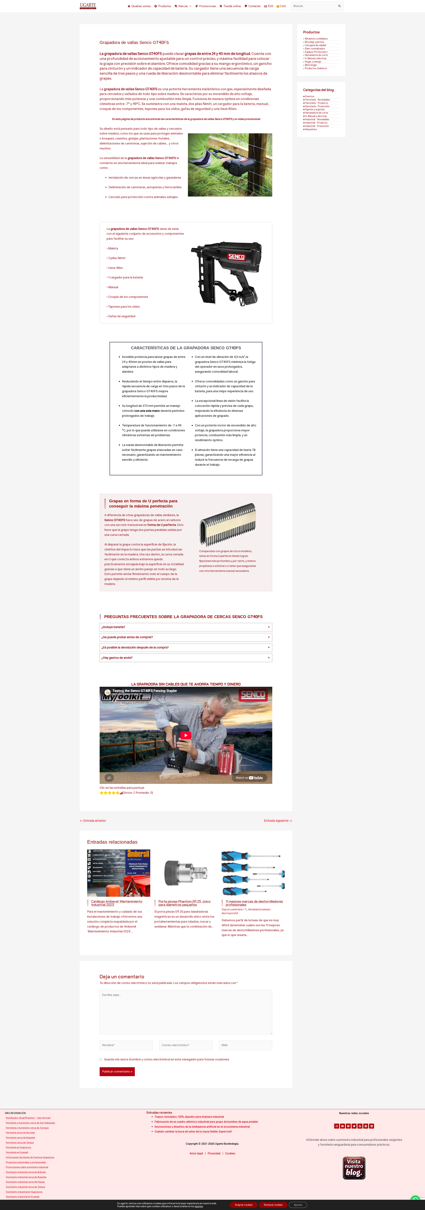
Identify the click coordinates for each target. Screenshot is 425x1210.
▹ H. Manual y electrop (314, 58)
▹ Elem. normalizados (314, 48)
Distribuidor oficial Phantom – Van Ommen (28, 1118)
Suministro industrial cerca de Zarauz (25, 1187)
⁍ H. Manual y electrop (315, 116)
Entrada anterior (93, 821)
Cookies (230, 1153)
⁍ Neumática (310, 129)
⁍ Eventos (308, 96)
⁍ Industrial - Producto (315, 122)
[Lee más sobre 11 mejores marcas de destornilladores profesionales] (253, 873)
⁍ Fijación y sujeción (314, 109)
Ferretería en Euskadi (17, 1152)
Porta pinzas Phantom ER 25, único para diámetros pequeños (185, 903)
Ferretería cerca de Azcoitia (20, 1132)
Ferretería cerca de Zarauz (20, 1142)
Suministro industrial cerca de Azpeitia (26, 1177)
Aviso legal (196, 1153)
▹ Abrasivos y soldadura (315, 38)
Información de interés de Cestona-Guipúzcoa (30, 1157)
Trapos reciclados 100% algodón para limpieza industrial (189, 1116)
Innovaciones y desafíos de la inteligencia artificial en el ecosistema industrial (202, 1126)
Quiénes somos (141, 6)
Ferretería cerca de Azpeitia (20, 1137)
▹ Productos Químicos (315, 68)
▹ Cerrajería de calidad (314, 45)
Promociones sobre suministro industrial (27, 1167)
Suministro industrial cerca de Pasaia (25, 1182)
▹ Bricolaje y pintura (313, 41)
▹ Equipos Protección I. (315, 51)
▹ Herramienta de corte (315, 55)
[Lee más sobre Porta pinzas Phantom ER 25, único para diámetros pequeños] (185, 873)
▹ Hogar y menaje (312, 61)
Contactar (254, 6)
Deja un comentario (232, 909)
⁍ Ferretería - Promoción (316, 106)
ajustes (199, 1206)
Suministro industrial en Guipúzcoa (24, 1192)
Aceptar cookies (244, 1204)
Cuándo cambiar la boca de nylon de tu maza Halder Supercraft (193, 1131)
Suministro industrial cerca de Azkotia (26, 1172)
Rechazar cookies (273, 1204)
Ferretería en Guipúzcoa (18, 1147)
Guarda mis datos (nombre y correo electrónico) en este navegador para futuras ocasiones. (166, 1059)
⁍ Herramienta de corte (315, 112)
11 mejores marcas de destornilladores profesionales (254, 903)
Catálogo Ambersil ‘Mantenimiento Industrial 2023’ (116, 903)
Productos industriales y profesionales (26, 1162)
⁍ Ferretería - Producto (315, 102)
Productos (164, 6)
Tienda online (232, 6)
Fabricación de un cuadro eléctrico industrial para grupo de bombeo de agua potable (206, 1121)
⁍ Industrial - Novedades (316, 119)
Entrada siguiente (278, 821)
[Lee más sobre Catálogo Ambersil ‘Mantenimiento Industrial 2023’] (118, 873)
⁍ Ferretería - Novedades (316, 99)
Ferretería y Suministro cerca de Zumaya (27, 1128)
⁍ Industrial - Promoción (316, 126)
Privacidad (214, 1153)
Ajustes (298, 1204)
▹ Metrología (310, 65)
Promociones (207, 6)
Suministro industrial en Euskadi (22, 1196)
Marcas (183, 6)
